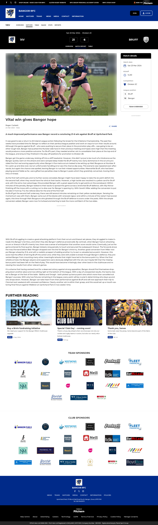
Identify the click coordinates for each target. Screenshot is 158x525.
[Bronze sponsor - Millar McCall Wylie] (112, 386)
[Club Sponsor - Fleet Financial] (134, 362)
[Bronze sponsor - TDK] (112, 374)
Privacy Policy (102, 517)
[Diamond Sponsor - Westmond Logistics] (67, 362)
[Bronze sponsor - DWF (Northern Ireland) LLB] (67, 386)
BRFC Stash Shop (109, 2)
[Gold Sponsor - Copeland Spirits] (45, 362)
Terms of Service (87, 517)
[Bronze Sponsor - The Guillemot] (23, 374)
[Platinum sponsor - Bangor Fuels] (23, 362)
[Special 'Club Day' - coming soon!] (79, 312)
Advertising (44, 517)
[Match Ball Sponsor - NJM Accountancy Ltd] (23, 386)
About (35, 517)
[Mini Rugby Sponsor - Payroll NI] (45, 451)
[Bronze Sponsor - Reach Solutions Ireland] (45, 386)
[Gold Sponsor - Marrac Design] (67, 374)
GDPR (75, 517)
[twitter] (11, 2)
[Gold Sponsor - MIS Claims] (90, 386)
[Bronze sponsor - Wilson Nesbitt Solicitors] (79, 398)
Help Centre (25, 517)
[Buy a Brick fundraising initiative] (29, 312)
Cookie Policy (115, 517)
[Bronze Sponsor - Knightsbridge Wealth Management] (45, 374)
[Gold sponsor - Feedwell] (112, 362)
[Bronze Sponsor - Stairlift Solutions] (56, 398)
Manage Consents (131, 517)
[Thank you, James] (129, 312)
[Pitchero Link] (148, 3)
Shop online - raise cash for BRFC (32, 2)
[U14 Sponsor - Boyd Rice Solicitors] (134, 463)
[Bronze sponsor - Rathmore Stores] (101, 398)
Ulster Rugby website (57, 2)
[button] (21, 16)
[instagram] (15, 2)
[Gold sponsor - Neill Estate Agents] (90, 374)
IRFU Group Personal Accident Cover (84, 2)
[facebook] (7, 2)
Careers (55, 517)
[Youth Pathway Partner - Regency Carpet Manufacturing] (90, 463)
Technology (65, 517)
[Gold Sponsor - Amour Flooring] (90, 362)
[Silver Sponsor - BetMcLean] (134, 374)
